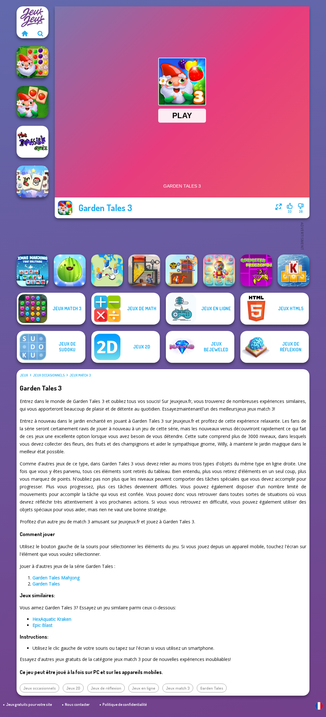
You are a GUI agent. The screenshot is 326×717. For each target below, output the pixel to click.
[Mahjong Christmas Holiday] (32, 181)
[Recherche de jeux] (40, 33)
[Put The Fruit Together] (70, 270)
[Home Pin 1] (181, 270)
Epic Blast (42, 625)
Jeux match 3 (80, 375)
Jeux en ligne (143, 688)
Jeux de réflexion (106, 688)
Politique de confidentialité (125, 704)
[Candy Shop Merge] (219, 270)
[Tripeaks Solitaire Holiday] (293, 270)
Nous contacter (77, 704)
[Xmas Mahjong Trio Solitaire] (32, 270)
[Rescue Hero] (144, 270)
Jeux (24, 375)
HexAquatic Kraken (51, 619)
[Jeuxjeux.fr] (24, 33)
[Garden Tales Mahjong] (32, 102)
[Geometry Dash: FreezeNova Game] (256, 270)
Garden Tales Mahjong (56, 578)
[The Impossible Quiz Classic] (32, 142)
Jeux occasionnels (49, 375)
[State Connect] (107, 270)
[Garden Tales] (32, 62)
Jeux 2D (73, 688)
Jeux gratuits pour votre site (29, 704)
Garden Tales (46, 584)
